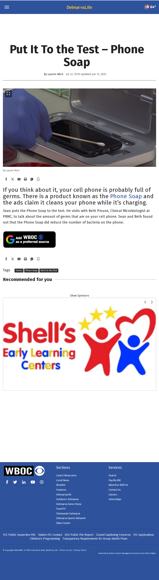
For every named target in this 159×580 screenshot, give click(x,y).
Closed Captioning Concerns (113, 492)
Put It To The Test (49, 270)
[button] (38, 179)
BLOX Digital (150, 511)
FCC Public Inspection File (19, 492)
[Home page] (79, 7)
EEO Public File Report (79, 492)
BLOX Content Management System (124, 511)
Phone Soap (126, 196)
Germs (19, 270)
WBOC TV (22, 508)
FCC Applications (143, 492)
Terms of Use (66, 508)
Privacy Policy (80, 508)
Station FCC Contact (50, 492)
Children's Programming (45, 496)
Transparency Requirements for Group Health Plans (95, 496)
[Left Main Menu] (7, 7)
